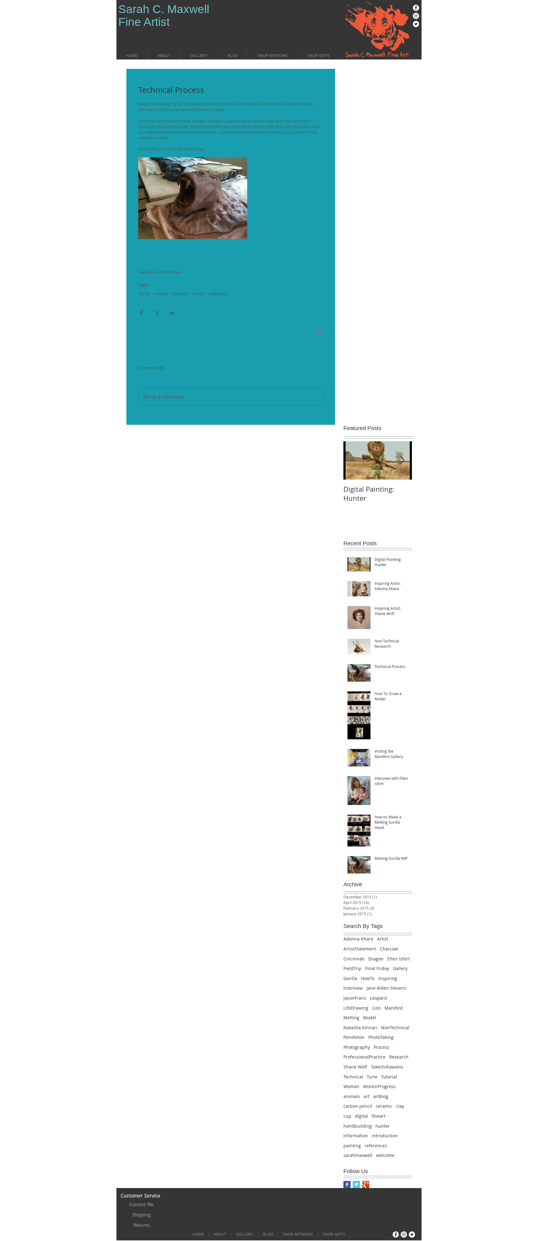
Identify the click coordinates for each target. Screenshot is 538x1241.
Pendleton (354, 1037)
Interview (353, 988)
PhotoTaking (381, 1037)
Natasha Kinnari (360, 1027)
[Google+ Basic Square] (365, 1184)
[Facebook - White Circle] (416, 8)
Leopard (160, 293)
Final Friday (377, 968)
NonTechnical (395, 1027)
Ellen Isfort (398, 959)
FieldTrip (352, 968)
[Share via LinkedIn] (172, 313)
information (355, 1136)
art (367, 1096)
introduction (385, 1136)
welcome (385, 1155)
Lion (376, 1008)
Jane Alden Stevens (386, 988)
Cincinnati (354, 959)
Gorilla (144, 293)
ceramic (384, 1106)
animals (351, 1096)
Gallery (400, 968)
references (218, 293)
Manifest (394, 1008)
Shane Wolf (355, 1067)
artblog (380, 1096)
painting (352, 1146)
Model (369, 1018)
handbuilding (357, 1126)
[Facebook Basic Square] (347, 1184)
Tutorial (389, 1077)
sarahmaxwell (357, 1155)
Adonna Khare (358, 939)
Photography (356, 1047)
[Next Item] (402, 460)
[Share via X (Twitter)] (156, 313)
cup (347, 1116)
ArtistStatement (359, 949)
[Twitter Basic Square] (356, 1184)
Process (198, 293)
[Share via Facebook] (141, 313)
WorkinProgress (379, 1086)
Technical (180, 293)
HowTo (368, 978)
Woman (351, 1086)
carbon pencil (357, 1106)
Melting (351, 1018)
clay (400, 1106)
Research (398, 1057)
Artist (382, 939)
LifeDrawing (355, 1008)
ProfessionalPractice (364, 1057)
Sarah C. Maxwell (163, 9)
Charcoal (389, 949)
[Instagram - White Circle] (416, 16)
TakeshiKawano (387, 1067)
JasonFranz (354, 998)
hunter (382, 1126)
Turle (372, 1077)
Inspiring (387, 978)
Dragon (376, 959)
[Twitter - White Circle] (416, 24)
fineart (378, 1116)
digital (361, 1116)
